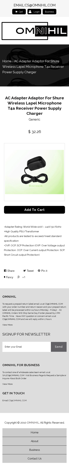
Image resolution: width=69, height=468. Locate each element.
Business (49, 11)
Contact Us (35, 458)
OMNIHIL (33, 422)
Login (37, 11)
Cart (21, 11)
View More (7, 325)
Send (59, 346)
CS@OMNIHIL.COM (40, 5)
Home (7, 61)
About (34, 441)
